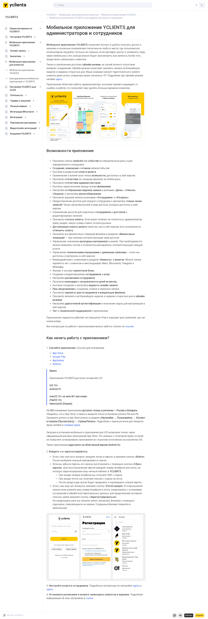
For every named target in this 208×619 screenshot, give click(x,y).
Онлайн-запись (18, 51)
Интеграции (16, 117)
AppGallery (58, 360)
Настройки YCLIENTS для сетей (23, 88)
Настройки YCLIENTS (21, 37)
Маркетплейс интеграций (23, 128)
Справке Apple (72, 425)
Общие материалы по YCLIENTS (21, 30)
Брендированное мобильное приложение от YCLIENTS (24, 80)
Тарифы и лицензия (20, 101)
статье (89, 598)
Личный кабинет (18, 106)
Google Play (59, 356)
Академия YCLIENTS (20, 133)
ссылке (129, 326)
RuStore (57, 364)
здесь (58, 79)
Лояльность (16, 95)
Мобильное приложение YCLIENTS (22, 44)
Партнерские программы (23, 122)
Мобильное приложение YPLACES (22, 71)
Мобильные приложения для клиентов (22, 63)
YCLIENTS (11, 17)
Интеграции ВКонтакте (22, 112)
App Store (58, 353)
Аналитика (15, 56)
